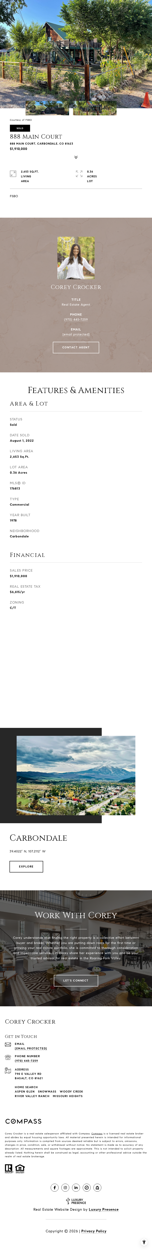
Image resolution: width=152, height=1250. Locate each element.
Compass (97, 1133)
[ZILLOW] (97, 1188)
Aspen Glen (25, 1091)
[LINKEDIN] (76, 1188)
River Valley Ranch (32, 1096)
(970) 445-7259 (76, 319)
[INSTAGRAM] (65, 1188)
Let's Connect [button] (76, 980)
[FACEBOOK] (55, 1188)
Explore (26, 866)
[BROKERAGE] (87, 1188)
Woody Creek (71, 1091)
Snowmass (47, 1091)
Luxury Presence (104, 1209)
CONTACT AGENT (76, 347)
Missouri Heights (68, 1096)
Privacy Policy (93, 1231)
